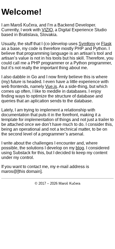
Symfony (87, 43)
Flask (106, 43)
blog (80, 148)
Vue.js (51, 86)
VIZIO (47, 30)
